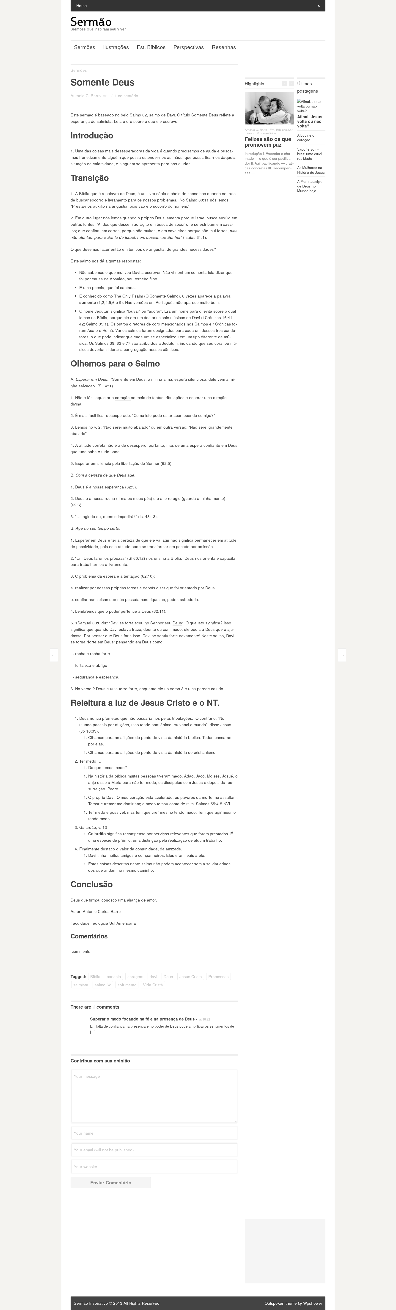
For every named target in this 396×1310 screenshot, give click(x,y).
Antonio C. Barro (86, 95)
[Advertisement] (285, 1251)
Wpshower (312, 1303)
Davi (110, 797)
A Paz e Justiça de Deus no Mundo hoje (309, 186)
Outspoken (274, 1303)
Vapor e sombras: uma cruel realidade (309, 153)
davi (153, 976)
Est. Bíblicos (151, 47)
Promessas (218, 976)
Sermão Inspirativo (91, 1303)
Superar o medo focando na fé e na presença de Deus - (143, 1019)
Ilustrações (116, 47)
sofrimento (127, 984)
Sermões (84, 47)
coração (123, 397)
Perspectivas (188, 47)
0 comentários (266, 133)
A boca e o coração (305, 137)
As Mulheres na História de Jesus (311, 169)
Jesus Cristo (190, 976)
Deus (177, 623)
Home (81, 5)
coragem (135, 976)
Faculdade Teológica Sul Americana (103, 923)
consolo (114, 976)
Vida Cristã (153, 984)
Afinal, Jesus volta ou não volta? (309, 121)
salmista (80, 984)
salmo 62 (103, 984)
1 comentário (126, 95)
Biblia (95, 976)
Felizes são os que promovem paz (268, 141)
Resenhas (224, 47)
